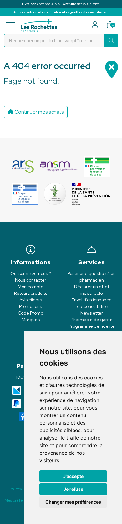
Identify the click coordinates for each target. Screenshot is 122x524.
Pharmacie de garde (92, 319)
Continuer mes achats (38, 112)
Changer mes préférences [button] (73, 502)
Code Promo (30, 313)
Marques (31, 319)
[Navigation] (12, 25)
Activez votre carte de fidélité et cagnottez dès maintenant (61, 12)
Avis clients (30, 300)
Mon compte (30, 286)
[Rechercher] (111, 40)
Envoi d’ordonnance (92, 300)
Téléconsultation (91, 306)
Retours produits (30, 293)
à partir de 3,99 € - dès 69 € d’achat (61, 4)
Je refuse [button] (73, 489)
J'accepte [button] (73, 476)
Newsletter (91, 313)
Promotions (30, 306)
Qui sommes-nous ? (30, 273)
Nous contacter (30, 280)
